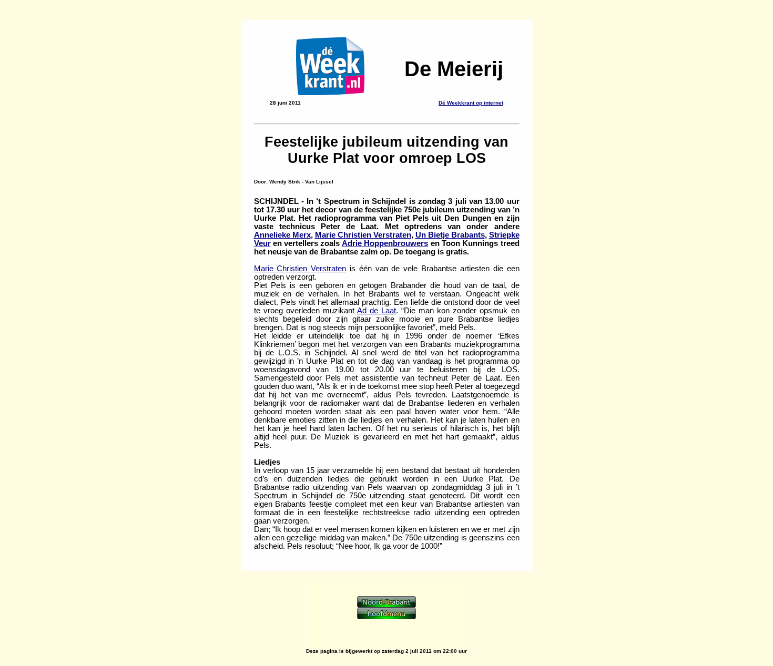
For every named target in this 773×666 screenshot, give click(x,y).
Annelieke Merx (282, 235)
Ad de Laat (376, 310)
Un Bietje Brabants (450, 235)
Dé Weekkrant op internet (471, 103)
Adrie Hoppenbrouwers (385, 243)
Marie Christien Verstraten (363, 235)
